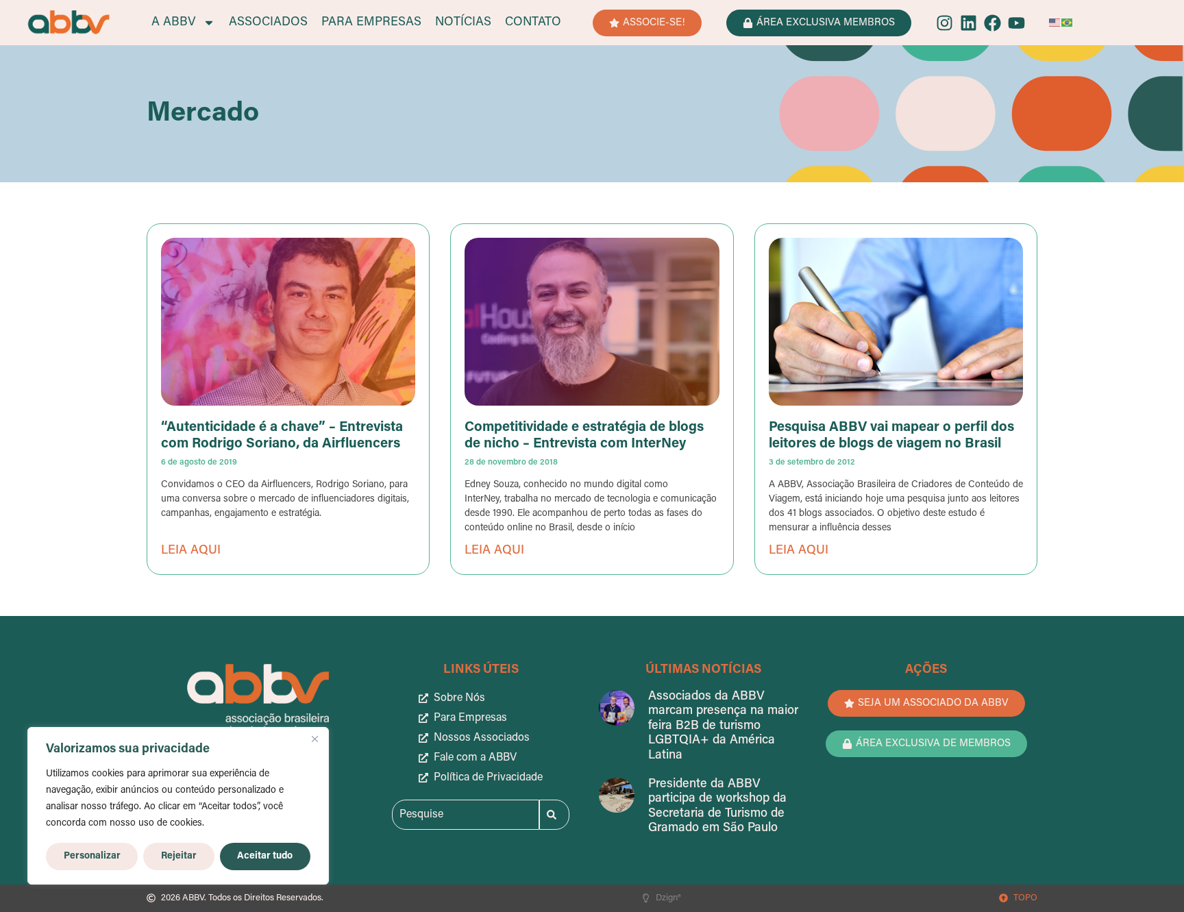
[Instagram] (944, 23)
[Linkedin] (968, 23)
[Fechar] (314, 738)
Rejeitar (179, 856)
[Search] (554, 815)
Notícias (463, 22)
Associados (268, 22)
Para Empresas (371, 22)
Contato (533, 22)
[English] (1055, 22)
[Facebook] (992, 23)
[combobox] (465, 815)
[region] (178, 806)
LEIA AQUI (191, 551)
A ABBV (173, 22)
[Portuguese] (1067, 22)
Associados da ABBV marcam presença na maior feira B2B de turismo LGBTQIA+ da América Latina (723, 726)
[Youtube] (1016, 23)
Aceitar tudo (265, 856)
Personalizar (92, 856)
